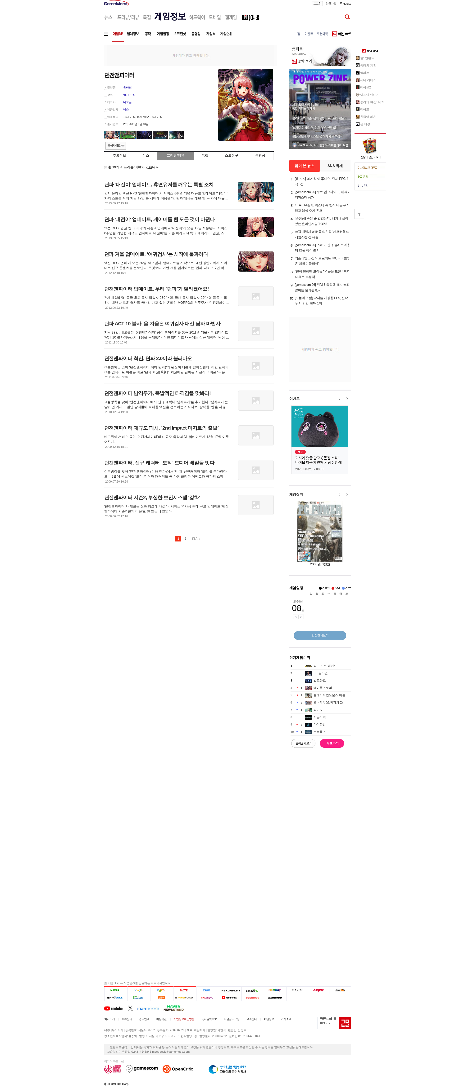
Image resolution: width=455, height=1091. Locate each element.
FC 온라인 (321, 673)
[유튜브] (116, 1008)
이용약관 (161, 1019)
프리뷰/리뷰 (175, 155)
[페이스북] (150, 1008)
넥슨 (126, 109)
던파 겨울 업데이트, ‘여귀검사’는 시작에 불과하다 (156, 254)
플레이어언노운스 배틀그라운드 (336, 695)
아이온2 (319, 724)
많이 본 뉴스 (304, 166)
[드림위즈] (340, 990)
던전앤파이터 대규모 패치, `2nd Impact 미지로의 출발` (161, 428)
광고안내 (144, 1019)
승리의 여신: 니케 (372, 102)
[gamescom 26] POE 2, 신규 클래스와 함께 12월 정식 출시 (323, 247)
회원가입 (331, 3)
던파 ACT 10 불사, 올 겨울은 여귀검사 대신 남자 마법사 (162, 323)
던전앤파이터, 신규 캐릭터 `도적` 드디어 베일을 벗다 (159, 462)
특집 (205, 155)
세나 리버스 (368, 80)
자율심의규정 (231, 1019)
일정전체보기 (320, 635)
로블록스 (320, 732)
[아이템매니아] (138, 997)
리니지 (318, 710)
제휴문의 (127, 1019)
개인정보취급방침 (183, 1019)
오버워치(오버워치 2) (328, 702)
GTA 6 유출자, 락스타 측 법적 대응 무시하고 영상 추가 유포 (322, 207)
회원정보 (269, 1019)
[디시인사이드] (275, 997)
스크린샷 (231, 155)
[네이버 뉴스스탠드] (176, 1008)
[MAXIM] (297, 990)
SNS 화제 (335, 166)
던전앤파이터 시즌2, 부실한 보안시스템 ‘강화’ (152, 497)
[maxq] (318, 990)
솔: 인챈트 (367, 58)
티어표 (364, 109)
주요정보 (119, 155)
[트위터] (132, 1008)
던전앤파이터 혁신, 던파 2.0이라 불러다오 (148, 358)
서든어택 (320, 717)
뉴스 (146, 155)
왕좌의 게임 (368, 65)
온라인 (127, 87)
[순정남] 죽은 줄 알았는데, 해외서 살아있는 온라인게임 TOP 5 (321, 221)
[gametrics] (115, 997)
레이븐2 (365, 87)
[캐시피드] (252, 997)
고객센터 (251, 1019)
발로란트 (320, 680)
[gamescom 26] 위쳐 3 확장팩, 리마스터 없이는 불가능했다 (322, 287)
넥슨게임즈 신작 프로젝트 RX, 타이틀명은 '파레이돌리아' (322, 260)
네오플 (127, 102)
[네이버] (115, 990)
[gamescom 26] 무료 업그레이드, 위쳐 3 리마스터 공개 (322, 194)
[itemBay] (275, 990)
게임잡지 (296, 494)
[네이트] (184, 990)
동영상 (260, 155)
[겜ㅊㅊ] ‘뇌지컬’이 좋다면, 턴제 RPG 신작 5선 (322, 181)
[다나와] (252, 990)
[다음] (161, 990)
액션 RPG (129, 95)
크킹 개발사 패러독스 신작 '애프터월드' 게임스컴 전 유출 (322, 234)
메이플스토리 (323, 688)
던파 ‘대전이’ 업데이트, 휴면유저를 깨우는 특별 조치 (159, 184)
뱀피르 (364, 73)
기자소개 (286, 1019)
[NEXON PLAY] (230, 990)
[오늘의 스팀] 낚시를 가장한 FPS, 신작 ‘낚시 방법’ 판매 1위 (321, 300)
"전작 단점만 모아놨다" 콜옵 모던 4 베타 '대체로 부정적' (322, 274)
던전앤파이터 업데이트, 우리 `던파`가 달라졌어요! (156, 288)
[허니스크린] (184, 997)
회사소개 (109, 1019)
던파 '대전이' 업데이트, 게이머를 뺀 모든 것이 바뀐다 (159, 219)
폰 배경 (365, 124)
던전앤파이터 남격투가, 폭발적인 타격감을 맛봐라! (157, 393)
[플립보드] (230, 997)
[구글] (138, 990)
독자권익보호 (209, 1019)
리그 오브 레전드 (325, 666)
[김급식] (161, 997)
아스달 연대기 (369, 95)
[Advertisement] (84, 73)
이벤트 (294, 398)
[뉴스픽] (207, 997)
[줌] (207, 990)
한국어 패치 (368, 117)
